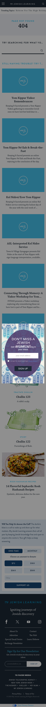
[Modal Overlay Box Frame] (23, 353)
